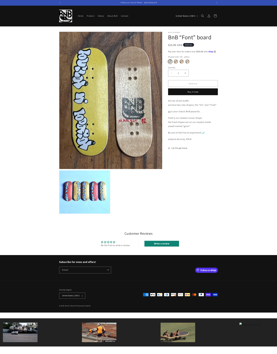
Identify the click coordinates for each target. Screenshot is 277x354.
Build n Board (70, 306)
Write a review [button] (161, 243)
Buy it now (193, 91)
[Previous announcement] (60, 2)
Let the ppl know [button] (179, 148)
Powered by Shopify (83, 306)
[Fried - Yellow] (187, 62)
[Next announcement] (217, 2)
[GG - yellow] (170, 62)
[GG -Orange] (176, 62)
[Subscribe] (108, 269)
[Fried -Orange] (182, 62)
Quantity (171, 67)
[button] (202, 16)
